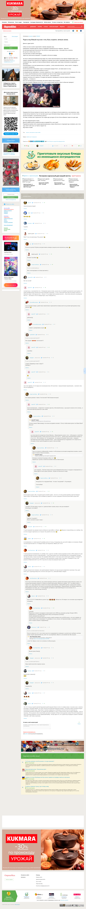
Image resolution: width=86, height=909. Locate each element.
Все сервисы (67, 22)
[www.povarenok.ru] (26, 895)
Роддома (6, 228)
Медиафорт (17, 904)
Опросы (6, 221)
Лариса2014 (30, 277)
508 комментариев (30, 779)
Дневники (33, 26)
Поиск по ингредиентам (11, 199)
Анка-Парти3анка (31, 550)
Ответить (25, 208)
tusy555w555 (32, 334)
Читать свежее (23, 26)
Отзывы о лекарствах (57, 22)
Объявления (11, 22)
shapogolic (31, 36)
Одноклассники (12, 53)
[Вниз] (85, 373)
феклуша (29, 670)
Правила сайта (39, 877)
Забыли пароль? (7, 45)
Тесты (5, 219)
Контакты (23, 877)
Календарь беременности (36, 22)
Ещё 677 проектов (76, 176)
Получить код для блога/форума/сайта (57, 141)
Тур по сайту (7, 208)
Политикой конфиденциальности (9, 61)
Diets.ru (38, 896)
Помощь (6, 213)
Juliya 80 (29, 202)
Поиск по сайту (10, 204)
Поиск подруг (18, 22)
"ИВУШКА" (38, 36)
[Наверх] (85, 369)
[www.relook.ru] (77, 895)
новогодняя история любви (34, 132)
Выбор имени (47, 22)
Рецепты (62, 26)
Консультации (53, 26)
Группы (40, 26)
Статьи (46, 26)
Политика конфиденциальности (42, 885)
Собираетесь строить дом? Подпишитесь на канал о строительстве (9, 84)
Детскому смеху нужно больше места (11, 93)
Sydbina (29, 538)
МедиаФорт (9, 897)
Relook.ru (77, 896)
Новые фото (6, 217)
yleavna (29, 703)
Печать (48, 141)
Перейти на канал (10, 133)
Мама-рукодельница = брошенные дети (35, 769)
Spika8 (29, 212)
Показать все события (11, 285)
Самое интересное (8, 218)
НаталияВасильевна (34, 302)
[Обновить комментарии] (85, 371)
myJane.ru (51, 896)
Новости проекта (8, 210)
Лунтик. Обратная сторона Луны (8, 278)
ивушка (27, 132)
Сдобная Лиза (7, 252)
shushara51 (30, 526)
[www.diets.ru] (39, 895)
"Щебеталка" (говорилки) (32, 136)
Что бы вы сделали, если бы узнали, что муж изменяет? (39, 761)
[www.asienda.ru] (64, 895)
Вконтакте (10, 53)
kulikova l (29, 566)
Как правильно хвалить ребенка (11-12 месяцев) (9, 153)
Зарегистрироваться (29, 732)
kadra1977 (30, 287)
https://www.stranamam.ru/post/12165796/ (41, 638)
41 (80, 146)
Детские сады (7, 229)
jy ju (30, 243)
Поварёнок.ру (26, 896)
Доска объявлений (8, 225)
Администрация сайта (40, 879)
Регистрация (15, 36)
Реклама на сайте (25, 875)
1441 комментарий (30, 763)
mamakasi (30, 223)
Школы (5, 230)
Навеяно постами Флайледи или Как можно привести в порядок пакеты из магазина (47, 777)
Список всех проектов (64, 900)
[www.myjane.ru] (51, 895)
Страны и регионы (8, 222)
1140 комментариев (30, 770)
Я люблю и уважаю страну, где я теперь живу (37, 786)
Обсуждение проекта (9, 209)
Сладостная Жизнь (35, 264)
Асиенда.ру (64, 896)
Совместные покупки (78, 22)
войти (26, 733)
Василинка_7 (34, 627)
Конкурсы (4, 22)
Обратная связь (39, 883)
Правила (6, 212)
